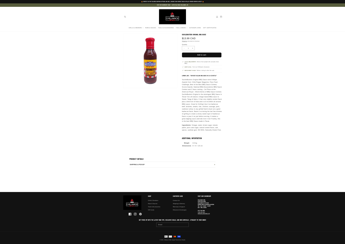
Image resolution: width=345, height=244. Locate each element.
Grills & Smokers (153, 200)
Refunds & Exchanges (179, 210)
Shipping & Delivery (179, 203)
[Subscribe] (187, 225)
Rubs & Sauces (152, 203)
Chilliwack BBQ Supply (169, 239)
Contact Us (176, 200)
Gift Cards (151, 210)
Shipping (184, 41)
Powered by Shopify (180, 239)
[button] (125, 17)
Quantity (184, 44)
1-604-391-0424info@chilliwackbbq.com (204, 213)
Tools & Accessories (154, 206)
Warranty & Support (179, 206)
